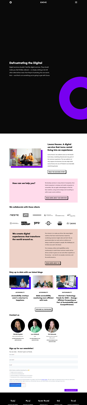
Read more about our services (56, 198)
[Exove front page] (10, 2)
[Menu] (76, 2)
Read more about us (53, 263)
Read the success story (57, 172)
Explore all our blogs (43, 309)
